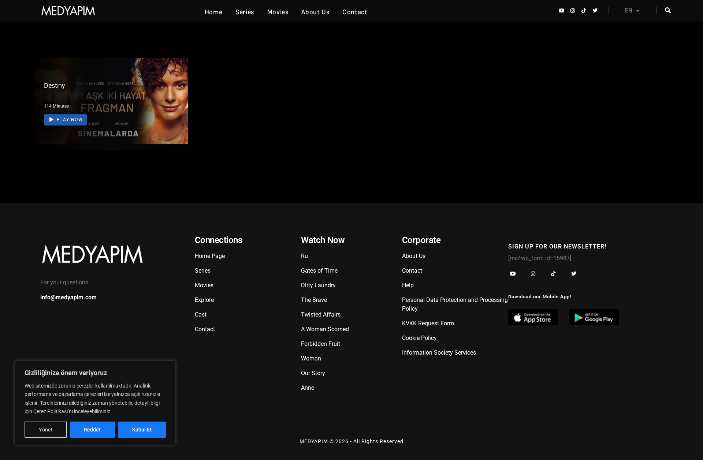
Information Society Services (439, 352)
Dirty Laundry (318, 285)
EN (628, 10)
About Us (315, 12)
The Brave (314, 299)
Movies (278, 12)
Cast (201, 314)
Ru (304, 256)
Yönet (46, 430)
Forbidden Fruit (320, 343)
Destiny (54, 85)
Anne (307, 387)
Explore (204, 299)
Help (408, 285)
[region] (95, 403)
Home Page (210, 256)
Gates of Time (319, 270)
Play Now (69, 119)
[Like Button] (171, 102)
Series (244, 12)
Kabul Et (142, 430)
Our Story (313, 373)
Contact (354, 12)
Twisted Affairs (321, 314)
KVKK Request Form (428, 323)
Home (213, 12)
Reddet (92, 430)
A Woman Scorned (325, 329)
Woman (311, 358)
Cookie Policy (419, 337)
